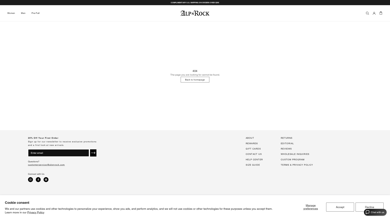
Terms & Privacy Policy (297, 165)
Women (11, 13)
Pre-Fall (35, 13)
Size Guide (253, 165)
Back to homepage (195, 79)
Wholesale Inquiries (295, 154)
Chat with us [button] (377, 212)
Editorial (287, 143)
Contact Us (254, 154)
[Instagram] (30, 179)
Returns (286, 138)
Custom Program (293, 159)
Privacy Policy (35, 212)
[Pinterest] (46, 179)
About (250, 138)
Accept (340, 207)
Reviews (286, 149)
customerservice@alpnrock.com (46, 164)
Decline (369, 207)
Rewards (252, 143)
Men (23, 13)
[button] (93, 153)
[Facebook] (38, 179)
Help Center (254, 159)
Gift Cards (253, 149)
